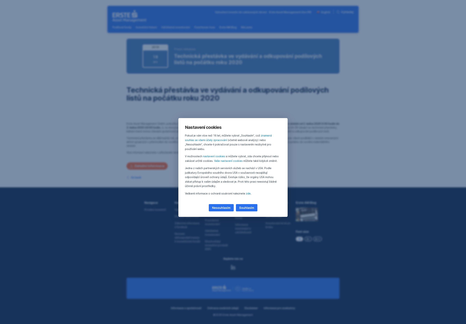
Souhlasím (246, 208)
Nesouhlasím (221, 208)
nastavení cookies (214, 156)
